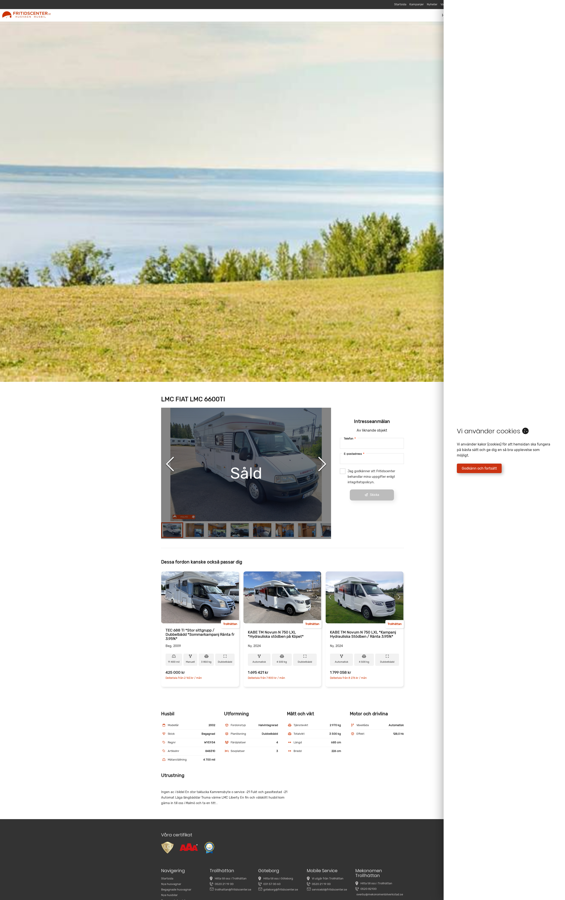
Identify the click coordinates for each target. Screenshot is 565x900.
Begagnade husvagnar (176, 889)
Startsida (400, 4)
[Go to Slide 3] (217, 530)
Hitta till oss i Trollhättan (231, 878)
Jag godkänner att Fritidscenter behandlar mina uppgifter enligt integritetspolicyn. (371, 476)
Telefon (350, 438)
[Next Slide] (322, 464)
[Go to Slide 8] (330, 530)
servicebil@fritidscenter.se (329, 889)
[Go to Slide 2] (195, 530)
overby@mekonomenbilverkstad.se (379, 894)
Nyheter (432, 4)
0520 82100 (368, 888)
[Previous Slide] (170, 464)
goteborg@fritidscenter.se (280, 889)
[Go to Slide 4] (240, 530)
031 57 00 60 (272, 884)
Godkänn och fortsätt (479, 468)
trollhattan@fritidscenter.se (233, 889)
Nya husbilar (169, 895)
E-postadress (354, 453)
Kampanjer (416, 4)
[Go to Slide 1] (172, 530)
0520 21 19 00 (224, 884)
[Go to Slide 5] (262, 530)
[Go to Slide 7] (307, 530)
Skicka (374, 495)
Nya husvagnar (171, 884)
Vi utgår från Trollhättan (327, 878)
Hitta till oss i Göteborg (278, 878)
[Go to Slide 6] (285, 530)
